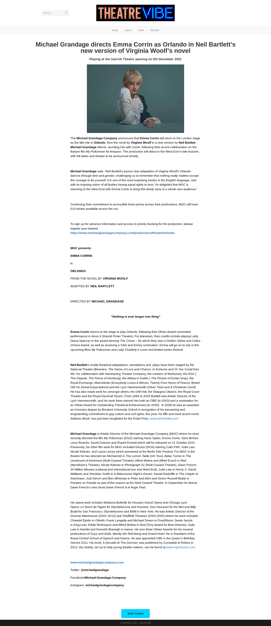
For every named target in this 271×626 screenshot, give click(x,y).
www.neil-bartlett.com (164, 418)
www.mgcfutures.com (180, 547)
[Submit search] (66, 13)
